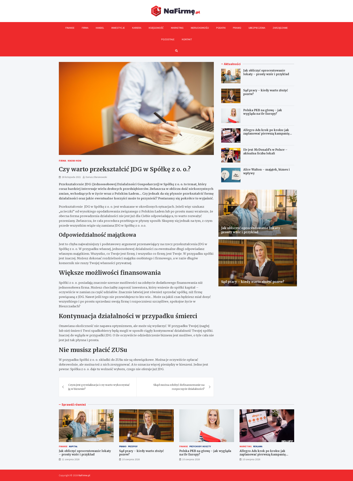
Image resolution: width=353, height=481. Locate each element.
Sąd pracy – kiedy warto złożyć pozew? (252, 282)
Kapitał (73, 446)
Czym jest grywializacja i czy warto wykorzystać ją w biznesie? (99, 387)
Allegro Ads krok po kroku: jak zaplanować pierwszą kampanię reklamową (266, 133)
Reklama (257, 446)
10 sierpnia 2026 (131, 459)
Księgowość (156, 27)
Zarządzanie (280, 27)
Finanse (69, 27)
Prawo (237, 27)
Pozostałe (167, 39)
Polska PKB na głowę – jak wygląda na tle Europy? (262, 112)
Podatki (221, 27)
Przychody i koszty (200, 446)
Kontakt (187, 39)
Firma (85, 27)
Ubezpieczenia (257, 27)
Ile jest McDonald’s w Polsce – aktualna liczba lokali (265, 151)
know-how (74, 160)
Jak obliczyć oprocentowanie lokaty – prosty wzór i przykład (266, 72)
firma (62, 160)
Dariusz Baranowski (96, 177)
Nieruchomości (200, 27)
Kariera (136, 27)
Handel (100, 27)
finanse (63, 446)
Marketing (177, 27)
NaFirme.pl (84, 475)
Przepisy (133, 446)
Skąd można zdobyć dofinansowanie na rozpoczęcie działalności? (178, 387)
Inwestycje (118, 27)
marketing (246, 446)
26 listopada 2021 (71, 177)
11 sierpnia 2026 (70, 459)
